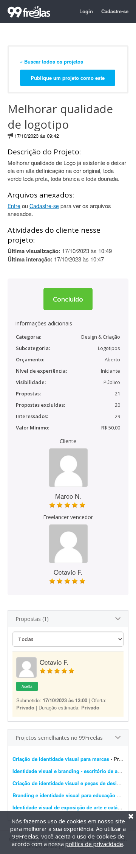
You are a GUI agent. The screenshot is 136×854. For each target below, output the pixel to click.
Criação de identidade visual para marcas (60, 758)
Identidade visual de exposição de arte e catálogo (70, 807)
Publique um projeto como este (68, 77)
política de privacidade (94, 844)
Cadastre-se (114, 11)
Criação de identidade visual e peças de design (67, 783)
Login (86, 11)
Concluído (68, 299)
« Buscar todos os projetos (51, 61)
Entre (14, 206)
